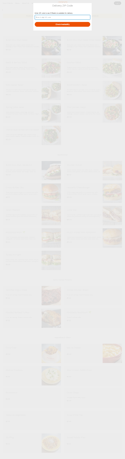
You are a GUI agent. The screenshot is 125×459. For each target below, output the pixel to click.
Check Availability (62, 24)
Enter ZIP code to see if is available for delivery (53, 13)
